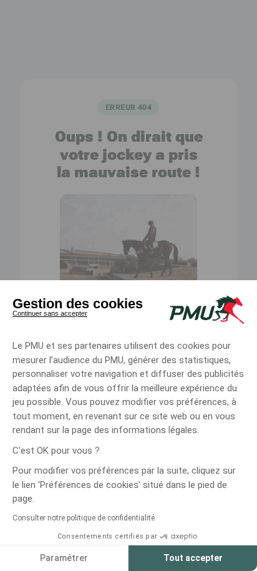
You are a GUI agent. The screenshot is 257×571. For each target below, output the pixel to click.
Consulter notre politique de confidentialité (83, 518)
